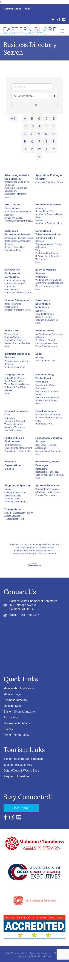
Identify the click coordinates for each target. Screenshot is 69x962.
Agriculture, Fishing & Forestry (48, 177)
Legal (38, 353)
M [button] (39, 133)
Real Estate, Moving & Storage (48, 439)
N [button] (46, 133)
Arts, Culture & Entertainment (13, 206)
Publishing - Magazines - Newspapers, (16, 189)
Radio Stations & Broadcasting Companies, (16, 180)
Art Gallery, (9, 218)
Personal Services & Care (16, 413)
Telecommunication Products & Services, (49, 245)
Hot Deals (20, 547)
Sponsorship (35, 544)
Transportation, (11, 519)
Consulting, (9, 250)
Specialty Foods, (12, 501)
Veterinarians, (55, 414)
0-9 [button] (13, 118)
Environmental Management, (18, 448)
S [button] (47, 141)
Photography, (41, 277)
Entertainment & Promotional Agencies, (18, 213)
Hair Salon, (9, 418)
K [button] (25, 133)
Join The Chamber (47, 553)
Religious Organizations (12, 463)
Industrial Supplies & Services (17, 355)
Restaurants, (41, 469)
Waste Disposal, (43, 346)
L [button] (32, 133)
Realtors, (52, 445)
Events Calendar (51, 544)
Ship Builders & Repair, (46, 400)
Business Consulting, (14, 247)
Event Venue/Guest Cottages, (49, 283)
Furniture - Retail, (12, 499)
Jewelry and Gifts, (12, 496)
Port (22, 519)
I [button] (46, 126)
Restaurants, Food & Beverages (47, 463)
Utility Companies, (13, 445)
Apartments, (41, 448)
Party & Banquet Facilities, (48, 286)
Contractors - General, (15, 292)
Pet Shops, (40, 424)
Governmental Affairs (17, 723)
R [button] (39, 141)
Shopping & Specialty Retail (17, 487)
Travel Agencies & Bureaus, (17, 384)
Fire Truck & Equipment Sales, (46, 393)
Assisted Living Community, (48, 451)
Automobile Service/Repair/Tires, (45, 209)
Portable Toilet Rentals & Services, (16, 362)
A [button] (25, 118)
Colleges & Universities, (46, 320)
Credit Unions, (11, 307)
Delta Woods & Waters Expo (21, 770)
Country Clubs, (42, 495)
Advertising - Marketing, (15, 194)
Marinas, (39, 220)
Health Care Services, (14, 340)
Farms (60, 182)
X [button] (47, 149)
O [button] (53, 133)
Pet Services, (41, 414)
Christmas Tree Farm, (45, 182)
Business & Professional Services (17, 232)
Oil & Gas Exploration (14, 367)
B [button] (32, 118)
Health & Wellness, (13, 337)
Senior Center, (54, 492)
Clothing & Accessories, (15, 492)
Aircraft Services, (12, 516)
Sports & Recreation (47, 485)
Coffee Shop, (41, 475)
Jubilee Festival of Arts (18, 765)
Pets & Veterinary (45, 411)
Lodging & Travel (14, 374)
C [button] (39, 118)
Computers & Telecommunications (48, 232)
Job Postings (34, 550)
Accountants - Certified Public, (18, 238)
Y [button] (54, 149)
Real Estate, (41, 445)
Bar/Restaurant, (56, 475)
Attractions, (40, 492)
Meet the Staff (12, 706)
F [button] (26, 126)
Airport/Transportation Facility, (18, 513)
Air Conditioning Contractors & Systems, (49, 335)
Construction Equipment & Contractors (12, 273)
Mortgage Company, (14, 310)
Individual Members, (45, 314)
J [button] (53, 126)
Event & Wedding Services (45, 271)
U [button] (25, 149)
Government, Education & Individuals (43, 304)
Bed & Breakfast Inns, (14, 381)
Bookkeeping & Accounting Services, (17, 242)
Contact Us (47, 550)
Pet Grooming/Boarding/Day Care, (48, 419)
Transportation (13, 509)
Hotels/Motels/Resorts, (15, 378)
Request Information (16, 776)
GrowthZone (44, 957)
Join (27, 9)
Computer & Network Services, (45, 239)
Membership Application (19, 688)
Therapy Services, (13, 334)
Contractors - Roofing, (14, 280)
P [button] (25, 141)
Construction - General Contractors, (15, 285)
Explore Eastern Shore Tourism (23, 759)
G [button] (33, 126)
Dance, (19, 218)
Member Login (12, 9)
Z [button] (39, 156)
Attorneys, (40, 357)
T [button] (53, 141)
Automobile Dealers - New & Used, (49, 216)
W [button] (39, 149)
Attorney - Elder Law (45, 360)
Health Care (11, 330)
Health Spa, (10, 430)
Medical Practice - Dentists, (17, 343)
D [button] (46, 118)
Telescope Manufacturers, (47, 397)
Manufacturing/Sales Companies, (45, 387)
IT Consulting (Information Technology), (47, 258)
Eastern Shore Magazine (19, 711)
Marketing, (9, 185)
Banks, (7, 304)
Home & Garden (44, 330)
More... (7, 197)
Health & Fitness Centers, (47, 489)
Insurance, (17, 304)
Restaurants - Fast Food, (47, 472)
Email (13, 615)
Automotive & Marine (48, 204)
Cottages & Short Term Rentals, (15, 388)
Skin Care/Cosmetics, (14, 427)
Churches (9, 469)
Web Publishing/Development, (47, 251)
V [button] (32, 149)
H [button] (40, 126)
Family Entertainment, (14, 221)
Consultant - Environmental (17, 451)
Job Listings (11, 717)
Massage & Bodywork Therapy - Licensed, (14, 423)
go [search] (35, 104)
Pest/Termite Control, (45, 340)
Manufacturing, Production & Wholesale (44, 378)
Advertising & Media (16, 175)
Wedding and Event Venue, (48, 280)
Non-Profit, (40, 311)
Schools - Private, (43, 317)
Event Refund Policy (16, 735)
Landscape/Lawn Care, (46, 343)
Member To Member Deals (40, 547)
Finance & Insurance (16, 300)
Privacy (8, 729)
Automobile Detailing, (45, 223)
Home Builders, (11, 289)
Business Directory (19, 544)
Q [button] (32, 141)
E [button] (54, 118)
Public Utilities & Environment (14, 439)
